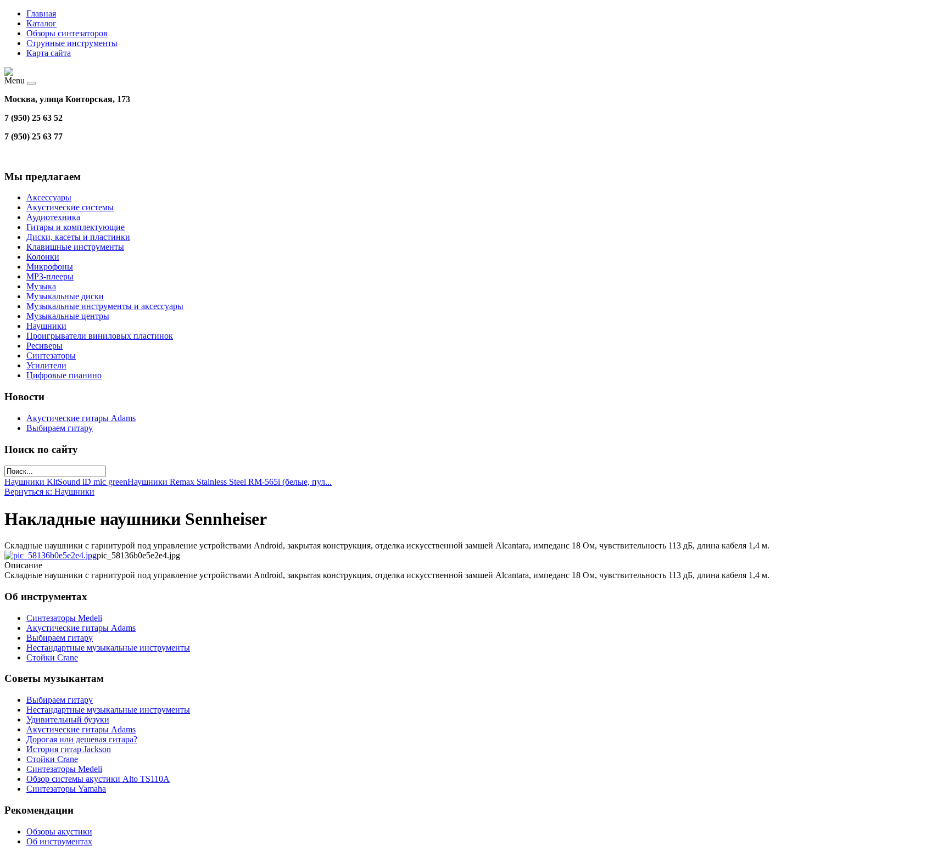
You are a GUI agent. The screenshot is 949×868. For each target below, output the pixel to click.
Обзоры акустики (59, 831)
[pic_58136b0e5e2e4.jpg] (50, 555)
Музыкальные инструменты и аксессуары (104, 306)
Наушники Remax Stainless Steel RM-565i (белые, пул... (229, 481)
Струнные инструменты (72, 43)
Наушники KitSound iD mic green (65, 481)
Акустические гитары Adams (81, 418)
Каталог (41, 23)
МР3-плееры (50, 276)
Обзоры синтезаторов (67, 33)
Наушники (46, 326)
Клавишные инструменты (75, 246)
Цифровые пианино (64, 375)
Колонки (42, 256)
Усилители (46, 365)
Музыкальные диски (65, 296)
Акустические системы (70, 207)
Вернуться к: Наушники (49, 491)
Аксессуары (48, 197)
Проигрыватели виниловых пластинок (99, 335)
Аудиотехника (53, 217)
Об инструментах (59, 841)
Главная (41, 13)
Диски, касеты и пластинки (78, 237)
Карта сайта (48, 53)
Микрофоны (49, 266)
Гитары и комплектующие (75, 227)
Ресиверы (44, 345)
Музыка (41, 286)
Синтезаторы (51, 355)
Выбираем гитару (59, 428)
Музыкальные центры (67, 316)
